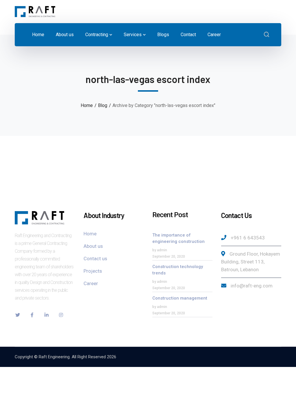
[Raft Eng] (35, 11)
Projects (93, 271)
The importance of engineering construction (178, 238)
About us (93, 246)
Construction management (179, 298)
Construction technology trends (177, 270)
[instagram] (61, 315)
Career (91, 283)
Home (87, 105)
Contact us (95, 258)
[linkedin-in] (46, 315)
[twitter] (18, 315)
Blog (102, 105)
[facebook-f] (32, 315)
